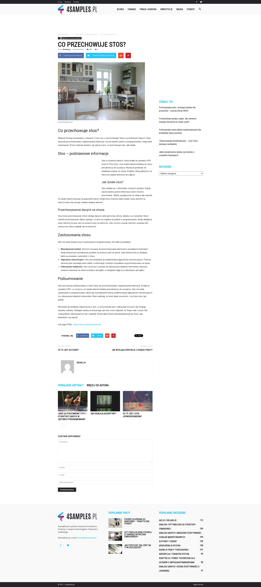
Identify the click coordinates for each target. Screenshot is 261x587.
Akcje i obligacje (167, 520)
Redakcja (66, 49)
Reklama (68, 2)
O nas (60, 2)
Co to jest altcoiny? (68, 350)
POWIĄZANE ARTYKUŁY (70, 385)
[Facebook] (197, 2)
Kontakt (76, 2)
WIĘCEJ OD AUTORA (98, 385)
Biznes (120, 9)
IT (59, 38)
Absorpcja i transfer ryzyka (174, 554)
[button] (200, 9)
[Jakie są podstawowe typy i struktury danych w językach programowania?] (73, 401)
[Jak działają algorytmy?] (105, 401)
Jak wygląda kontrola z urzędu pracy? (132, 350)
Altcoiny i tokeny (168, 541)
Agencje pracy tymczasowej (174, 549)
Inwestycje (166, 9)
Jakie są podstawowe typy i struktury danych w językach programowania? (72, 416)
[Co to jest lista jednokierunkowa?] (138, 401)
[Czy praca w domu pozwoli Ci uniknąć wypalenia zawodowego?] (115, 536)
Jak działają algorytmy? (103, 413)
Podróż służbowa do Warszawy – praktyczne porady (136, 521)
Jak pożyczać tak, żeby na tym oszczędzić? (137, 546)
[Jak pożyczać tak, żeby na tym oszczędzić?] (115, 549)
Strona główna (63, 34)
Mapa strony (198, 584)
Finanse (132, 9)
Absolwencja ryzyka (169, 545)
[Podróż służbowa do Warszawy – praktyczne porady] (115, 523)
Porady (191, 9)
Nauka (179, 9)
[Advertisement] (130, 24)
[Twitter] (201, 2)
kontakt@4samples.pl (87, 537)
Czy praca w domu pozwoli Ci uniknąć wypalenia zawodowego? (138, 534)
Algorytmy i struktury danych (71, 38)
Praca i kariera (148, 9)
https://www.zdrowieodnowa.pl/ (87, 324)
